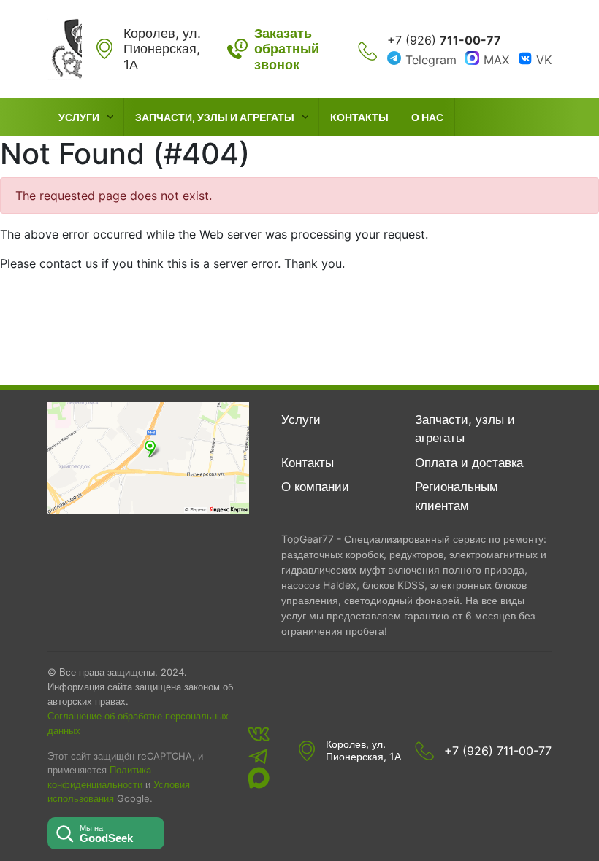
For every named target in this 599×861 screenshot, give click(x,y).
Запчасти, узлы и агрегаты (214, 117)
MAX (496, 60)
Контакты (359, 117)
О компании (315, 486)
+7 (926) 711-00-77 (498, 751)
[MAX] (259, 778)
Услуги (78, 117)
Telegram (431, 60)
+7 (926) (444, 40)
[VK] (259, 734)
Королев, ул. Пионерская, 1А (363, 750)
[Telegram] (259, 756)
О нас (427, 117)
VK (544, 60)
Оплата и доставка (469, 462)
